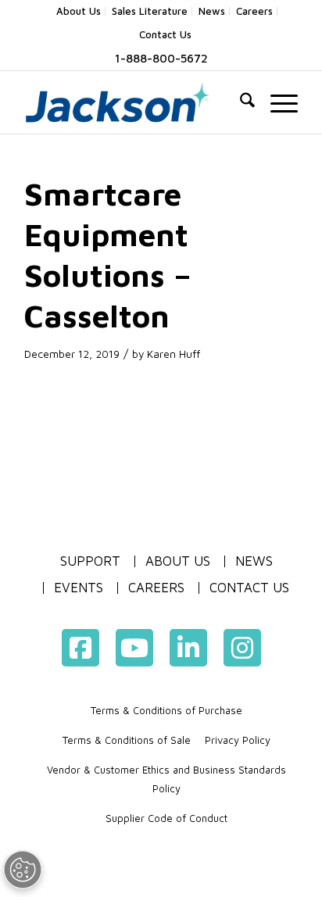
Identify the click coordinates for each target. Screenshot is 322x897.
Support (90, 561)
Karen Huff (173, 354)
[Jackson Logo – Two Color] (133, 102)
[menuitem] (79, 11)
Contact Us (165, 34)
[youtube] (134, 647)
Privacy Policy (237, 740)
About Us (177, 561)
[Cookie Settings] (34, 869)
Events (78, 587)
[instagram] (242, 647)
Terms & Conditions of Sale (127, 740)
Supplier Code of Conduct (166, 818)
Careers (156, 587)
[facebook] (80, 647)
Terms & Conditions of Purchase (166, 710)
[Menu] (276, 102)
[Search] (239, 102)
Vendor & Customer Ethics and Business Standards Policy (166, 778)
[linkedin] (188, 647)
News (254, 561)
